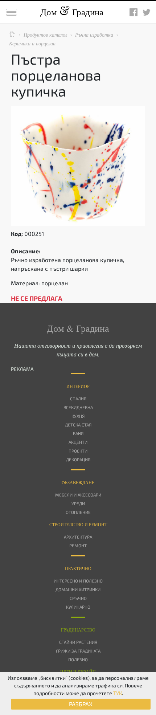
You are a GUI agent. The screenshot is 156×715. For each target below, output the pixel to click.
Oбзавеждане (78, 482)
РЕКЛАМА (22, 369)
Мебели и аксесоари (78, 494)
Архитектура (78, 536)
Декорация (78, 459)
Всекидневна (78, 407)
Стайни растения (78, 642)
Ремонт (78, 545)
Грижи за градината (78, 650)
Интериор (78, 386)
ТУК (117, 693)
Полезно (78, 659)
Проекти (78, 450)
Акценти (78, 442)
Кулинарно (78, 606)
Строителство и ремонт (78, 524)
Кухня (78, 415)
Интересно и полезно (78, 580)
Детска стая (78, 424)
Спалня (78, 398)
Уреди (78, 503)
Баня (78, 433)
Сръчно (78, 598)
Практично (78, 568)
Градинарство (78, 630)
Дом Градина (71, 12)
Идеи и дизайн (78, 672)
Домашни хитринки (78, 589)
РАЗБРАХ (81, 703)
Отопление (78, 512)
